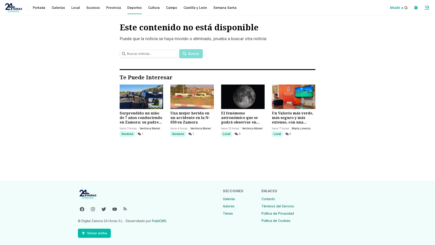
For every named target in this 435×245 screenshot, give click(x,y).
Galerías (58, 8)
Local (227, 134)
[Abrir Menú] (426, 7)
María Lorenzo (301, 128)
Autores (228, 206)
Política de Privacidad (277, 213)
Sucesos (128, 134)
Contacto (268, 199)
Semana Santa (225, 8)
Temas (228, 213)
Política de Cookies (275, 221)
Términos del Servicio (277, 206)
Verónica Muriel (150, 128)
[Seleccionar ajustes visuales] (416, 7)
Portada (39, 8)
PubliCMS (159, 221)
